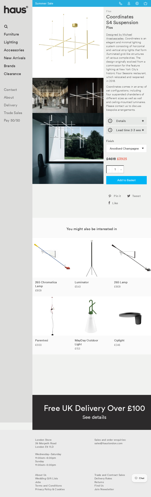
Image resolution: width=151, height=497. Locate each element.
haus (5, 17)
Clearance (12, 74)
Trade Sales (13, 113)
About (9, 97)
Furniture (11, 34)
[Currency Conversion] (137, 3)
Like (115, 203)
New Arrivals (14, 58)
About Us (40, 475)
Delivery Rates (103, 478)
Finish (110, 141)
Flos (109, 27)
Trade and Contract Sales (109, 475)
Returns (99, 482)
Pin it (117, 196)
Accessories (14, 50)
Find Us (98, 485)
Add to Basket (126, 180)
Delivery (10, 105)
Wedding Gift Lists (46, 478)
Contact (10, 89)
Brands (9, 66)
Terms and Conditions (48, 485)
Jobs (38, 482)
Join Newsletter (104, 489)
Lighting (11, 42)
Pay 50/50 (12, 120)
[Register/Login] (129, 3)
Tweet (136, 196)
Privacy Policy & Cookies (50, 489)
